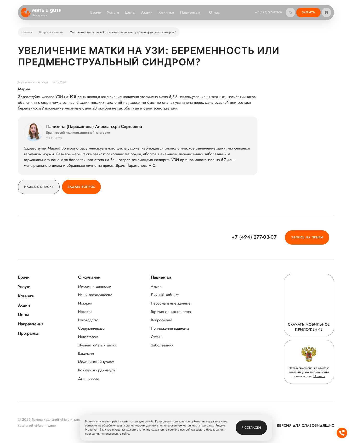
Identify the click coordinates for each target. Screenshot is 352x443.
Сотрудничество (91, 328)
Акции (147, 12)
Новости (85, 311)
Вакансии (86, 353)
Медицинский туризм (96, 361)
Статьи (156, 336)
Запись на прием (307, 237)
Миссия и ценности (94, 286)
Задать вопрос (81, 186)
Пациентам (190, 12)
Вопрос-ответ (161, 320)
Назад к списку (38, 186)
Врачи (95, 12)
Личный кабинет (164, 295)
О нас (214, 12)
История (85, 303)
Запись (308, 12)
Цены (130, 12)
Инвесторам (88, 336)
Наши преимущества (95, 295)
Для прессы (88, 378)
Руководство (88, 320)
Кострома (39, 15)
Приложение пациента (170, 328)
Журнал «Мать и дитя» (97, 345)
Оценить (319, 376)
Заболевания (162, 345)
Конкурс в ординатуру (96, 370)
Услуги (113, 12)
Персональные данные (170, 303)
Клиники (166, 12)
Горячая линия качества (171, 311)
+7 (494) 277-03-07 (268, 12)
